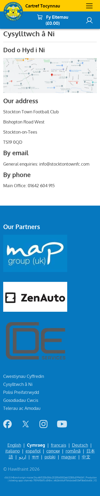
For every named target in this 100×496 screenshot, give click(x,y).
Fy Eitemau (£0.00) (57, 20)
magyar (68, 456)
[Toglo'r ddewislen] (89, 5)
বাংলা (35, 456)
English (14, 445)
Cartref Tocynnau (42, 6)
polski (50, 456)
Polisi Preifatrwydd (21, 392)
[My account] (89, 20)
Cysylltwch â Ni (18, 384)
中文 (86, 456)
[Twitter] (25, 424)
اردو (22, 456)
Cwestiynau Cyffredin (23, 376)
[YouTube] (62, 424)
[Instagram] (43, 424)
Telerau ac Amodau (22, 408)
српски (53, 451)
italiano (12, 451)
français (58, 445)
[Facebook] (7, 424)
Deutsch (80, 445)
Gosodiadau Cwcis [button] (20, 400)
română (73, 451)
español (33, 451)
